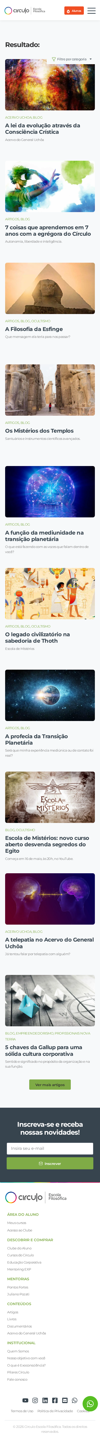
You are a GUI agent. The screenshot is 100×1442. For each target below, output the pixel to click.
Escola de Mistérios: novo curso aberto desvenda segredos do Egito (47, 844)
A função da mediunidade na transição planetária (44, 535)
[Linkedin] (45, 1400)
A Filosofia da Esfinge (34, 329)
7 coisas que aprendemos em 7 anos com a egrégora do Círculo (48, 230)
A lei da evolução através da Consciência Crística (42, 128)
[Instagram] (35, 1400)
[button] (50, 1084)
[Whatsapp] (75, 1400)
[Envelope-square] (65, 1400)
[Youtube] (25, 1400)
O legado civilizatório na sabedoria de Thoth (37, 637)
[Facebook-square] (55, 1400)
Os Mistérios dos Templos (39, 431)
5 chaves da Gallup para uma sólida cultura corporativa (43, 1050)
